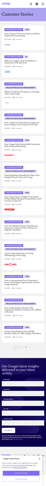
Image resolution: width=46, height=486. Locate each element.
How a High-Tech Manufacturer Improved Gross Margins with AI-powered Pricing (23, 112)
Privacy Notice (17, 439)
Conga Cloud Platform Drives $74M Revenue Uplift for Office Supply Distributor (22, 325)
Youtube (43, 456)
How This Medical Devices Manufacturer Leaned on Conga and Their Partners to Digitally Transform (21, 219)
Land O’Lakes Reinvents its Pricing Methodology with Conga (21, 243)
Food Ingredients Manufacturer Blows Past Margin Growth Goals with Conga (20, 165)
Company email (8, 419)
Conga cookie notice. (20, 467)
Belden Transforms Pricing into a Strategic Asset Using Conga (22, 81)
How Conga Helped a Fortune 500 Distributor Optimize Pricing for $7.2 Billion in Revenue (22, 297)
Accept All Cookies (21, 473)
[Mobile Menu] (43, 4)
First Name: (6, 379)
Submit (8, 430)
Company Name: (8, 399)
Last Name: (6, 389)
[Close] (39, 458)
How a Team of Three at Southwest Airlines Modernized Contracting (22, 27)
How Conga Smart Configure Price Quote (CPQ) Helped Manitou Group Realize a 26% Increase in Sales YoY (22, 190)
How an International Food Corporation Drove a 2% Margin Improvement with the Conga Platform (21, 274)
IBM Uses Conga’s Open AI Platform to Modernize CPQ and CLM (22, 54)
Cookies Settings (21, 479)
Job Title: (6, 409)
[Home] (6, 4)
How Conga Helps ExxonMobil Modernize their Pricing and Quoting (22, 138)
